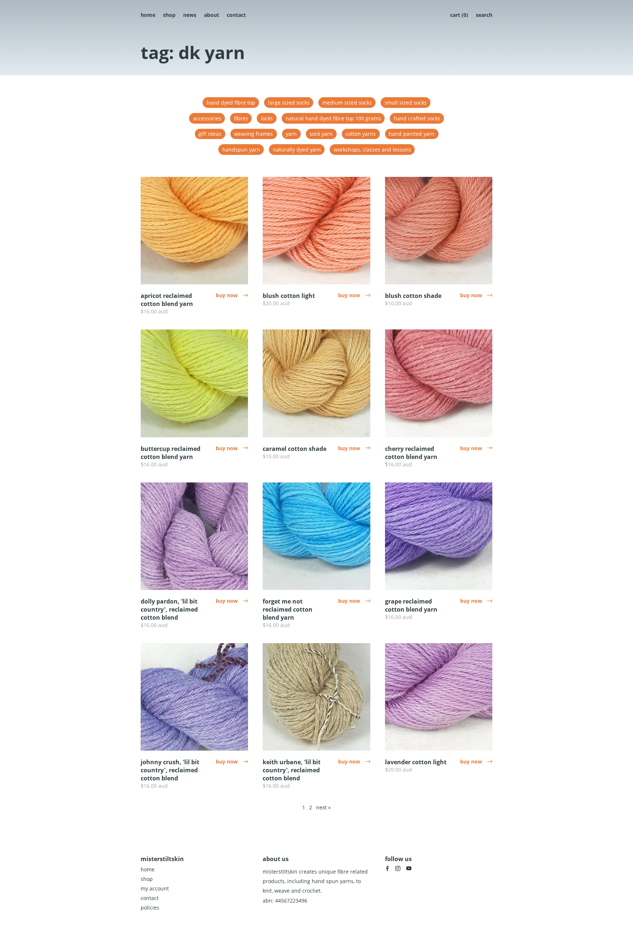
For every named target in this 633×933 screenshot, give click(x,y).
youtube (409, 868)
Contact (236, 14)
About (211, 14)
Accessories (207, 118)
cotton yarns (360, 133)
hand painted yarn (411, 133)
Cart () (459, 14)
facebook (387, 868)
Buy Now (232, 295)
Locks (267, 118)
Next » (323, 807)
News (189, 14)
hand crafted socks (417, 118)
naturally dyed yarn (297, 149)
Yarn (291, 133)
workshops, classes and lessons (372, 149)
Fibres (241, 118)
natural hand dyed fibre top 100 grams (333, 118)
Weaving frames (253, 133)
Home (148, 14)
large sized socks (289, 102)
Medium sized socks (347, 102)
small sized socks (406, 102)
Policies (150, 907)
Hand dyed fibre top (231, 102)
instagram (398, 868)
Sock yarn (321, 133)
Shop (169, 14)
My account (155, 888)
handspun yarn (241, 149)
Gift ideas (210, 133)
